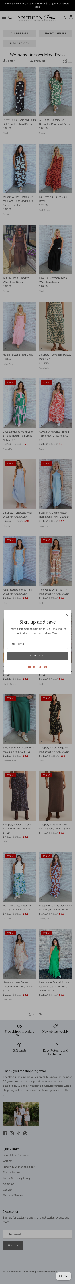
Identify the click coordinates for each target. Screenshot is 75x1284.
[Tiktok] (40, 667)
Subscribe (37, 655)
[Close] (67, 615)
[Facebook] (29, 667)
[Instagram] (34, 667)
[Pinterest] (45, 667)
